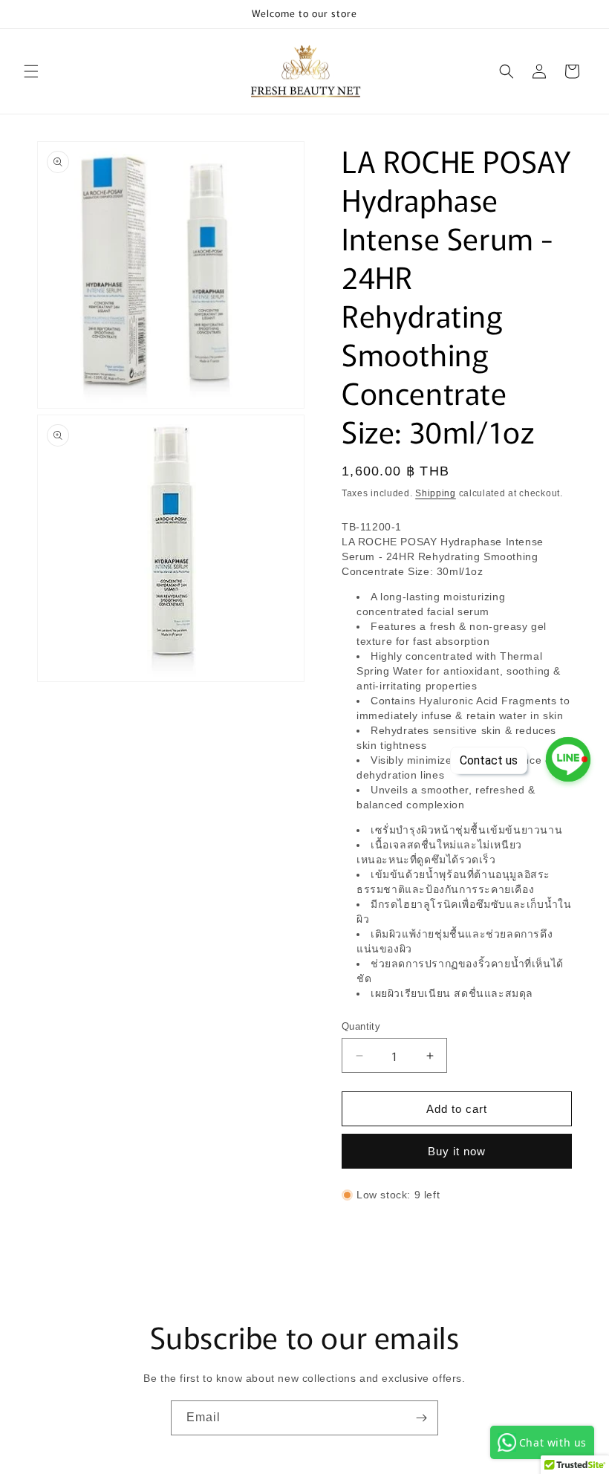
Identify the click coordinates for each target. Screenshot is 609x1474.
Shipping (435, 493)
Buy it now (457, 1151)
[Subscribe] (421, 1417)
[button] (31, 71)
